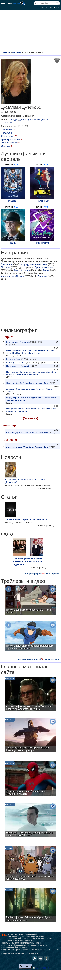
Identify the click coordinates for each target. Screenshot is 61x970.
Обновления (31, 935)
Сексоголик (7, 264)
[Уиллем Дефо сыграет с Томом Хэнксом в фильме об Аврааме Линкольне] (30, 694)
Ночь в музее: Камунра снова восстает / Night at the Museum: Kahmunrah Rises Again (31, 373)
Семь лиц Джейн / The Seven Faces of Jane (27, 383)
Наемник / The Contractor (18, 366)
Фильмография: (10, 142)
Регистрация (46, 8)
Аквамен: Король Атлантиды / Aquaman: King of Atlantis (29, 390)
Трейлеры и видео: (12, 139)
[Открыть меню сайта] (3, 4)
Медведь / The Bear (15, 362)
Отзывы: (6, 146)
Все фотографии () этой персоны (41, 573)
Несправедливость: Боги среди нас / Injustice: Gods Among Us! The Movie (31, 409)
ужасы (44, 119)
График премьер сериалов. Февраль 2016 (26, 519)
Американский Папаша (12, 276)
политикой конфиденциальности (15, 945)
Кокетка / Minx (13, 359)
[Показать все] (30, 418)
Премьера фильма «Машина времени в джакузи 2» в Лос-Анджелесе (27, 561)
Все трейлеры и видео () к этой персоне (38, 659)
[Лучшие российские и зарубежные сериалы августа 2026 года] (30, 864)
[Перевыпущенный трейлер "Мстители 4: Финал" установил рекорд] (30, 735)
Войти (57, 8)
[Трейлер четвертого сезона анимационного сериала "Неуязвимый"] (30, 636)
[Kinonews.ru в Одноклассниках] (46, 958)
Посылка (5, 267)
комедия (13, 119)
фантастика (7, 122)
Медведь (13, 201)
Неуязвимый (42, 201)
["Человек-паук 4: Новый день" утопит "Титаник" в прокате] (30, 779)
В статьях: (7, 133)
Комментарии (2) (37, 567)
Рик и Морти (42, 243)
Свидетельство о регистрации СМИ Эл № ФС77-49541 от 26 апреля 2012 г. (30, 951)
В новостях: (8, 129)
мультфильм (33, 119)
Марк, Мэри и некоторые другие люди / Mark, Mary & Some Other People (32, 398)
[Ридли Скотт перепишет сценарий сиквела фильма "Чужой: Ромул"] (30, 820)
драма (22, 119)
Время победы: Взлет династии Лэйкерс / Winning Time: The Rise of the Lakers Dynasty (30, 351)
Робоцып (42, 276)
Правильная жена (43, 267)
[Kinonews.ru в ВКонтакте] (40, 958)
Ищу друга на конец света (34, 264)
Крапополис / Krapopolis (18, 342)
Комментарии (46, 488)
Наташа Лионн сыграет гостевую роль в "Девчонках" (25, 481)
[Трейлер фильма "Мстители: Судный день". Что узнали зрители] (30, 905)
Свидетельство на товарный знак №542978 (19, 954)
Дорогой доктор (22, 270)
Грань (13, 243)
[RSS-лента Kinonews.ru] (34, 958)
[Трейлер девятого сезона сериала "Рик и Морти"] (30, 600)
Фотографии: (9, 136)
